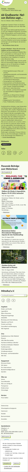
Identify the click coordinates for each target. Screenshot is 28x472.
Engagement (5, 361)
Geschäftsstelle (5, 381)
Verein (3, 379)
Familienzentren (5, 347)
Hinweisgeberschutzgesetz (8, 408)
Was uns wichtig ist (6, 383)
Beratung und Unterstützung (9, 320)
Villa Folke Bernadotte (7, 340)
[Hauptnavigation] (25, 2)
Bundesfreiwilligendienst (8, 369)
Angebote (4, 307)
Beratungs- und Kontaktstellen (9, 353)
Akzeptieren (6, 463)
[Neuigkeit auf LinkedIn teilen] (9, 153)
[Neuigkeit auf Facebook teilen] (3, 153)
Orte (2, 334)
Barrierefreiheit (5, 416)
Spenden (3, 372)
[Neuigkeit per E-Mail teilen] (15, 153)
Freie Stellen (4, 397)
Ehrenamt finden (6, 363)
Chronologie (4, 390)
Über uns (4, 377)
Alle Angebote (5, 328)
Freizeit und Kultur (6, 324)
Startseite (3, 8)
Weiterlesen (14, 212)
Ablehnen (16, 463)
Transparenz (4, 386)
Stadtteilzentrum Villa (10, 336)
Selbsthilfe (4, 317)
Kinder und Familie (6, 309)
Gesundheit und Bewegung (9, 326)
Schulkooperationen (6, 351)
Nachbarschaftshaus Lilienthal (9, 342)
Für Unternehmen (6, 367)
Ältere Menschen (6, 313)
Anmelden (4, 419)
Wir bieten (4, 365)
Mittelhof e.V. (6, 144)
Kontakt (3, 413)
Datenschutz (4, 405)
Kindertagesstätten (6, 349)
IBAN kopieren (6, 436)
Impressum (4, 411)
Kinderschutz (5, 388)
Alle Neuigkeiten (6, 172)
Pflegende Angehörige (7, 315)
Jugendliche (4, 311)
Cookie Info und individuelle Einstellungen (12, 467)
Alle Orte (3, 355)
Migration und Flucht (7, 322)
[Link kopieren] (20, 153)
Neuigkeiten (11, 8)
